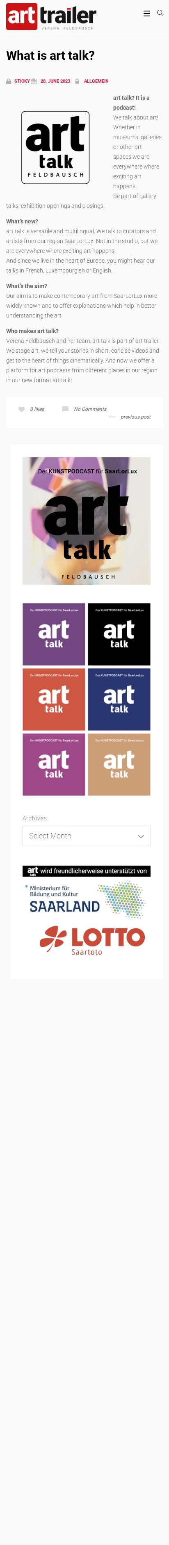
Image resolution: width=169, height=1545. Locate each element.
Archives (35, 818)
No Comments (90, 409)
